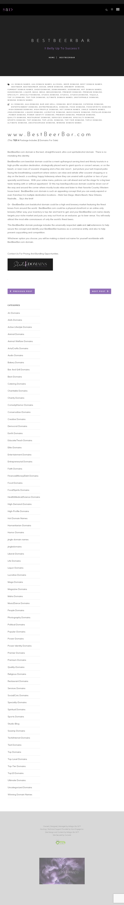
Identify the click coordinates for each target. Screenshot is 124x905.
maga (35, 92)
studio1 (64, 95)
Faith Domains (15, 468)
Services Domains (62, 117)
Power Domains (17, 115)
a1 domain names (20, 84)
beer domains (71, 84)
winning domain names (20, 100)
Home (52, 57)
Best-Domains (74, 104)
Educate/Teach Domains (20, 440)
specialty (13, 95)
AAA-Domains (32, 104)
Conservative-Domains (19, 412)
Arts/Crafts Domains (18, 348)
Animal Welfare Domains (20, 341)
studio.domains (50, 95)
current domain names (20, 89)
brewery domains (74, 87)
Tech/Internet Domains (19, 737)
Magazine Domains (17, 589)
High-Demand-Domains (21, 109)
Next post (99, 291)
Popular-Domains (101, 112)
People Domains (16, 610)
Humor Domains (16, 532)
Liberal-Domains (16, 553)
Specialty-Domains (83, 117)
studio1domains (79, 95)
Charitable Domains (18, 390)
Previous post (23, 291)
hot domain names (91, 89)
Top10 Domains (93, 120)
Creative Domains (17, 419)
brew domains (55, 87)
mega (42, 92)
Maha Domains (15, 596)
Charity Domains (16, 398)
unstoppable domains (86, 97)
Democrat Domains (17, 426)
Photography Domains (19, 617)
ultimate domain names (60, 97)
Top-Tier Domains (74, 120)
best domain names (91, 84)
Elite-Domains (15, 447)
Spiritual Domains (16, 709)
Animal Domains (16, 334)
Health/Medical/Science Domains (24, 497)
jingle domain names (93, 109)
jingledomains (16, 112)
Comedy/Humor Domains (20, 405)
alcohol (58, 84)
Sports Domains (17, 120)
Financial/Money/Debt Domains (23, 475)
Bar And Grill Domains (53, 104)
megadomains (53, 92)
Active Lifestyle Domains (20, 327)
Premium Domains (85, 115)
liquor (27, 92)
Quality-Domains (17, 117)
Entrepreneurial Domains (54, 107)
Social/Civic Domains (18, 695)
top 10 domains (16, 97)
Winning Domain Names (69, 123)
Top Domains (34, 120)
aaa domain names (42, 84)
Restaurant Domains (39, 117)
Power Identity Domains (41, 115)
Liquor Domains (34, 112)
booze (42, 87)
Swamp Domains (16, 730)
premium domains (92, 92)
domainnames (59, 89)
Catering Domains (93, 104)
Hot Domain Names (70, 109)
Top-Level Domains (53, 120)
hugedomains (15, 92)
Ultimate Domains (17, 123)
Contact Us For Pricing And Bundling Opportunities (33, 253)
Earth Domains (15, 433)
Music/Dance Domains (78, 112)
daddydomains (42, 89)
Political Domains (16, 624)
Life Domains (14, 560)
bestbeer (16, 87)
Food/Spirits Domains (98, 107)
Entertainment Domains (24, 107)
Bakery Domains (16, 362)
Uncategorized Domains (41, 123)
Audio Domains (15, 355)
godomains (74, 89)
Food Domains (77, 107)
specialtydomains (30, 95)
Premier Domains (65, 115)
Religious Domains (17, 674)
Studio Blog (13, 723)
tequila (94, 95)
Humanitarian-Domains (19, 525)
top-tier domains (36, 97)
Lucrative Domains (54, 112)
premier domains (72, 92)
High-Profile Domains (46, 109)
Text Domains (14, 745)
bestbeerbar (30, 87)
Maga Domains (15, 582)
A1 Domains (17, 104)
